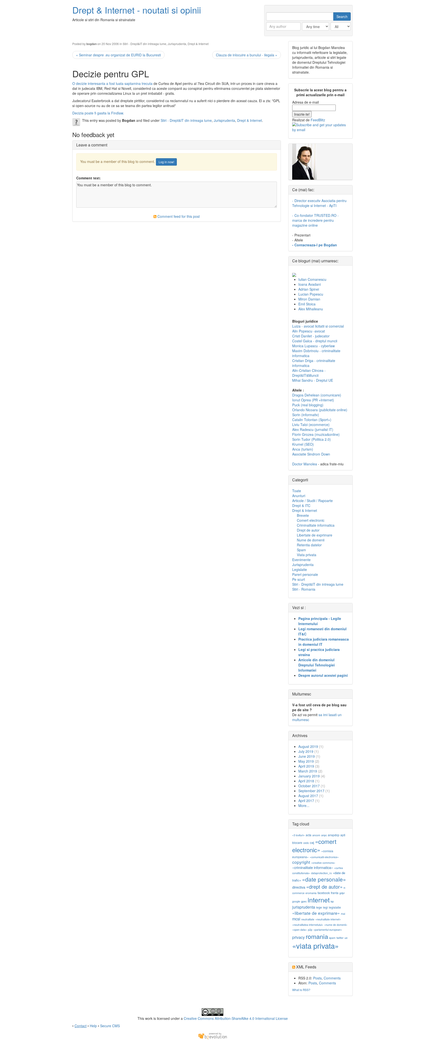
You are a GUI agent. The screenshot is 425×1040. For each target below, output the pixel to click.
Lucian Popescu (310, 294)
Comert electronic (310, 520)
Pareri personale (305, 574)
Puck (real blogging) (307, 404)
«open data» (299, 929)
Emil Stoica (307, 303)
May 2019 (306, 761)
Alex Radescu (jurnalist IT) (312, 429)
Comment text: (88, 177)
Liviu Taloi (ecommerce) (311, 424)
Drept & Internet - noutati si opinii (136, 9)
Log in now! (166, 162)
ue (346, 938)
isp (332, 901)
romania (317, 936)
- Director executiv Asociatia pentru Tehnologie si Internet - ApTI (319, 203)
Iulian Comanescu (312, 279)
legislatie (335, 907)
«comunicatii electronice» (324, 857)
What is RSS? (301, 990)
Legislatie (299, 569)
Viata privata (306, 554)
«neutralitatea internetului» (307, 925)
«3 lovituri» (298, 835)
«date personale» (324, 879)
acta (308, 835)
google (296, 901)
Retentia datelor (309, 544)
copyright (301, 862)
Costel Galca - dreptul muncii (314, 340)
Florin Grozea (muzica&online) (316, 434)
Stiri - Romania (303, 589)
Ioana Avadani (309, 284)
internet (319, 899)
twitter (340, 938)
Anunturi (298, 495)
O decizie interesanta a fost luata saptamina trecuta (112, 83)
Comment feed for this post (178, 216)
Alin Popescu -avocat (308, 331)
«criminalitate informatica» (312, 867)
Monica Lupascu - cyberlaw (313, 345)
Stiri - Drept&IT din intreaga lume (144, 44)
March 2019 (307, 771)
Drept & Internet (198, 44)
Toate (296, 490)
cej (312, 842)
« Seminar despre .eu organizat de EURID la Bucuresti (118, 54)
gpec (304, 901)
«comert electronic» (314, 845)
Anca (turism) (302, 449)
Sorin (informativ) (305, 414)
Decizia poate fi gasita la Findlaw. (98, 112)
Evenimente (301, 559)
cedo (306, 843)
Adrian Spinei (308, 289)
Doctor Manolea (304, 463)
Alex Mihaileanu (310, 308)
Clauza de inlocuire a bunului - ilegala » (246, 54)
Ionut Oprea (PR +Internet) (313, 399)
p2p (310, 929)
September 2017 (311, 790)
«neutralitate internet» (328, 919)
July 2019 (305, 751)
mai (343, 913)
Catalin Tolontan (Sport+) (311, 419)
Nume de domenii (310, 539)
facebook (324, 893)
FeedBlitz (318, 119)
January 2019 (309, 775)
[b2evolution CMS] (212, 1035)
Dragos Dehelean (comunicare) (316, 395)
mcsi (296, 919)
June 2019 (306, 756)
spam (332, 938)
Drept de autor (308, 530)
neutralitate (307, 919)
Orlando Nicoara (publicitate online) (319, 409)
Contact (81, 1025)
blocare (297, 842)
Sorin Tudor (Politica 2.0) (311, 439)
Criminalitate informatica (315, 525)
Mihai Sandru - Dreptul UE (312, 380)
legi (325, 907)
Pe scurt (298, 579)
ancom (316, 835)
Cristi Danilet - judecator (311, 335)
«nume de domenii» (335, 925)
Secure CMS (110, 1025)
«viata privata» (315, 945)
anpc (324, 835)
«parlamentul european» (327, 929)
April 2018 (306, 780)
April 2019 (306, 766)
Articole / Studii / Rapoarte (312, 500)
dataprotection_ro (321, 873)
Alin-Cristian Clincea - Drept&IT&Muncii (309, 373)
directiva (298, 887)
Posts (317, 978)
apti (342, 835)
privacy (298, 937)
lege (319, 907)
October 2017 (309, 785)
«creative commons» (323, 863)
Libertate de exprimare (314, 535)
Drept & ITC (301, 505)
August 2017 (308, 795)
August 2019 (308, 746)
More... (303, 805)
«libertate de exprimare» (316, 913)
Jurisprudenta (177, 44)
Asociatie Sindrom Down (311, 454)
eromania (311, 893)
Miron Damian (309, 299)
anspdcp (333, 835)
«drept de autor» (324, 886)
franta (334, 893)
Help (93, 1025)
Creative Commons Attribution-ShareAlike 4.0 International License (236, 1018)
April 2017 (306, 800)
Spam (301, 549)
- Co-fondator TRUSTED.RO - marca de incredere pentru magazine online (315, 220)
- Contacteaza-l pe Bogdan (314, 244)
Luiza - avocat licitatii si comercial (318, 326)
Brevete (303, 515)
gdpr (342, 893)
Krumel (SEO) (303, 444)
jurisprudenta (303, 907)
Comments (332, 978)
